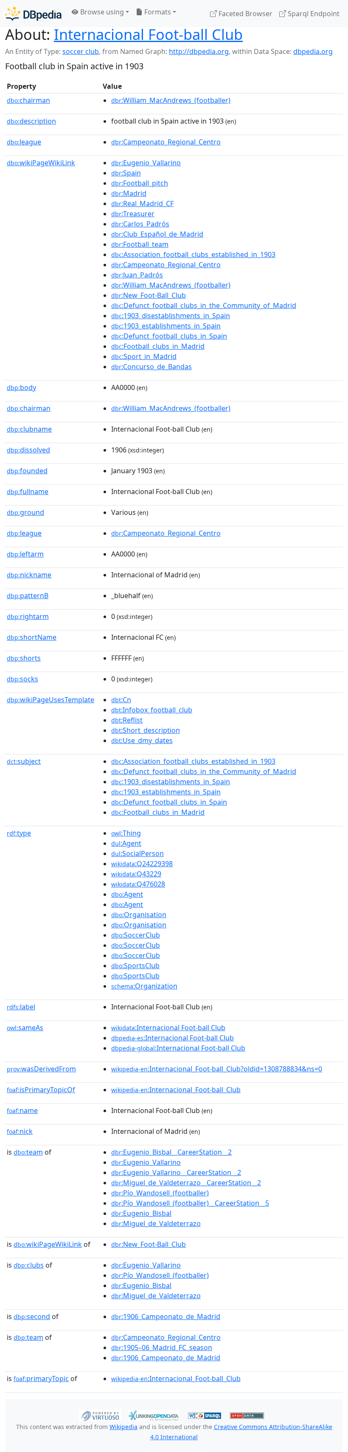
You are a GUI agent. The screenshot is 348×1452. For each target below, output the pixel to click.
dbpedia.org (313, 51)
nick (20, 1131)
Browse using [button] (101, 12)
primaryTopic (41, 1378)
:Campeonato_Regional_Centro (166, 142)
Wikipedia (123, 1427)
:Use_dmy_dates (142, 740)
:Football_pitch (139, 183)
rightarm (28, 616)
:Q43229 (136, 874)
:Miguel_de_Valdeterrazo (156, 1223)
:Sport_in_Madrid (144, 356)
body (21, 387)
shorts (24, 658)
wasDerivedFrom (41, 1068)
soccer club (80, 51)
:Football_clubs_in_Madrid (158, 346)
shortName (31, 637)
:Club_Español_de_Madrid (157, 234)
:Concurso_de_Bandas (151, 366)
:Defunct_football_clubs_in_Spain (169, 336)
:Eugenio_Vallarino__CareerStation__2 (176, 1172)
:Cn (121, 699)
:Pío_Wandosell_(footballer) (160, 1193)
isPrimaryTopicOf (41, 1089)
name (22, 1110)
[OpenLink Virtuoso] (100, 1414)
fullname (27, 491)
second (32, 1316)
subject (24, 761)
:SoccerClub (135, 935)
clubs (29, 1265)
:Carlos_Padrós (140, 224)
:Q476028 (138, 884)
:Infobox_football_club (151, 710)
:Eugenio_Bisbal (141, 1213)
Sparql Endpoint (313, 13)
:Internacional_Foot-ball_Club (176, 1089)
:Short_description (145, 730)
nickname (29, 574)
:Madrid (128, 193)
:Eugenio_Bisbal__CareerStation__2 (171, 1152)
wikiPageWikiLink (41, 162)
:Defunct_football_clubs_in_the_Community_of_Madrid (203, 305)
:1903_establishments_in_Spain (166, 326)
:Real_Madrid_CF (142, 203)
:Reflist (127, 720)
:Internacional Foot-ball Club (168, 1027)
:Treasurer (132, 213)
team (28, 1152)
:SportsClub (135, 965)
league (24, 142)
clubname (29, 429)
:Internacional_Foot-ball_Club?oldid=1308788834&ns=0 (216, 1068)
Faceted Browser (244, 13)
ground (25, 512)
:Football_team (139, 244)
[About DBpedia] (33, 13)
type (19, 833)
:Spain (126, 173)
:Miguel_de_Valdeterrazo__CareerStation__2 (186, 1182)
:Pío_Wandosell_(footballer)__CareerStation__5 (190, 1203)
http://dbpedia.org (199, 51)
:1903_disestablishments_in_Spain (170, 315)
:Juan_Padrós (137, 275)
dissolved (28, 450)
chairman (28, 100)
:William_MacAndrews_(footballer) (170, 100)
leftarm (25, 554)
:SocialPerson (137, 853)
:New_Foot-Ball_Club (148, 295)
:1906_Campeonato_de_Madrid (165, 1316)
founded (27, 470)
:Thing (126, 833)
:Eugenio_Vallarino (146, 162)
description (31, 121)
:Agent (126, 843)
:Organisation (138, 914)
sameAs (25, 1027)
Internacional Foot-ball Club (148, 34)
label (21, 1006)
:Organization (144, 986)
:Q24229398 (142, 863)
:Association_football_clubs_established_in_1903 (193, 254)
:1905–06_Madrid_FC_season (161, 1347)
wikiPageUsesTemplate (50, 699)
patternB (27, 595)
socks (22, 679)
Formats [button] (157, 12)
